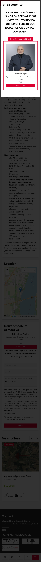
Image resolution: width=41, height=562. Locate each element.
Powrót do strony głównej (20, 39)
